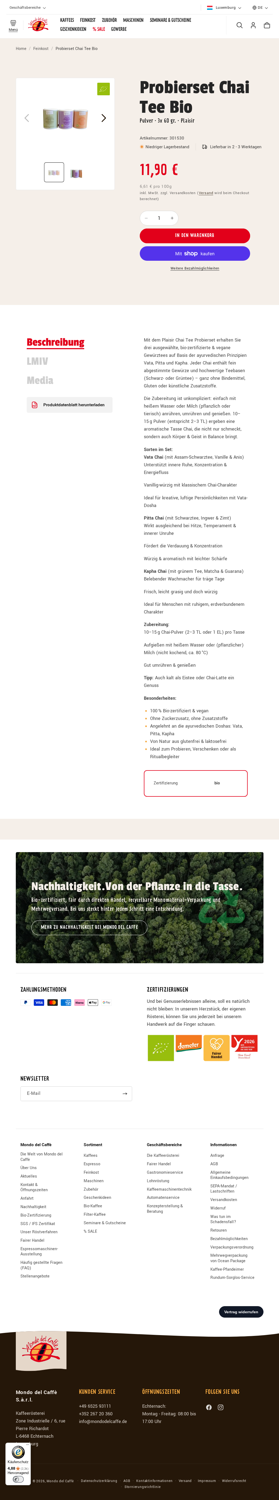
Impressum (207, 1481)
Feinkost (40, 49)
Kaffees (91, 1155)
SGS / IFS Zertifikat (37, 1224)
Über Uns (28, 1168)
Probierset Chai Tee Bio (77, 49)
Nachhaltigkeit (33, 1207)
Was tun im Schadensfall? (223, 1219)
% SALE (90, 1231)
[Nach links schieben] (27, 118)
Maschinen (94, 1181)
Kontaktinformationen (154, 1481)
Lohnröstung (158, 1181)
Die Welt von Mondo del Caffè (41, 1157)
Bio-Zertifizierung (35, 1215)
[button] (28, 8)
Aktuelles (28, 1176)
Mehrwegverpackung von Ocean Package (228, 1258)
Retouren (218, 1230)
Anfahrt (27, 1198)
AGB (214, 1164)
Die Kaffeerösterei (163, 1155)
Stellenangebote (35, 1276)
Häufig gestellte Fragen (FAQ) (41, 1265)
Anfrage (217, 1155)
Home (21, 49)
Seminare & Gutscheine (105, 1223)
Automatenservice (163, 1197)
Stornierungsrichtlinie (143, 1487)
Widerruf (218, 1208)
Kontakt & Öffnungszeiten (34, 1187)
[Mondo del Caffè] (38, 25)
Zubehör (91, 1189)
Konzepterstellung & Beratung (165, 1208)
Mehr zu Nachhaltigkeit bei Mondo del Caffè (89, 927)
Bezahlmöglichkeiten (229, 1239)
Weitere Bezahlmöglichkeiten (195, 268)
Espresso (92, 1164)
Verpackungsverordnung (231, 1247)
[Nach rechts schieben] (104, 118)
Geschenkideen (97, 1197)
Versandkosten (223, 1200)
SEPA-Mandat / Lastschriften (223, 1188)
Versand (206, 193)
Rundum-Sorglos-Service (232, 1277)
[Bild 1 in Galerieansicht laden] (53, 172)
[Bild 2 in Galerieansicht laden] (76, 172)
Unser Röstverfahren (38, 1232)
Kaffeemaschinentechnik (169, 1189)
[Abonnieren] (125, 1093)
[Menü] (27, 1446)
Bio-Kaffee (93, 1206)
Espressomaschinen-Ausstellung (39, 1251)
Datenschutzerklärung (99, 1481)
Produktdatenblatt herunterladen (74, 405)
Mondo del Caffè (60, 1481)
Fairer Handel (32, 1240)
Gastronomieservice (165, 1172)
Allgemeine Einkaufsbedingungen (229, 1175)
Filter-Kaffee (95, 1214)
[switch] (18, 1479)
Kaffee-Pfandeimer (227, 1269)
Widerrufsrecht (234, 1481)
